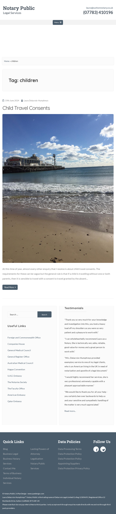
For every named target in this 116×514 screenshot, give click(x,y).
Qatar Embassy (15, 401)
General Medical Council (19, 350)
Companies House (16, 344)
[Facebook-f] (96, 449)
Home (6, 61)
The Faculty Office (16, 388)
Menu (56, 22)
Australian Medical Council (20, 363)
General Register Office (18, 356)
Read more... (70, 411)
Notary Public (19, 8)
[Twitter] (103, 449)
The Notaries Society (17, 382)
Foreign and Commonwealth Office (24, 337)
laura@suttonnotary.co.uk (99, 7)
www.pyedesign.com (36, 493)
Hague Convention (16, 369)
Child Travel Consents (26, 107)
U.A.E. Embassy (15, 375)
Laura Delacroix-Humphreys (36, 100)
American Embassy (16, 395)
